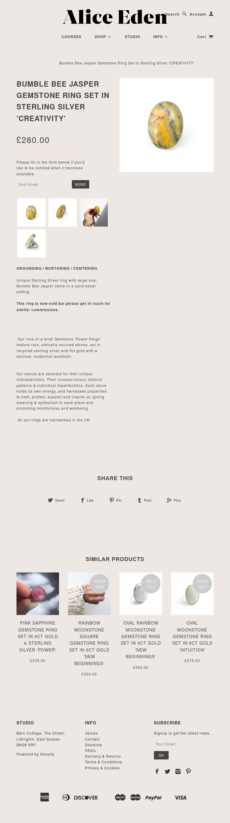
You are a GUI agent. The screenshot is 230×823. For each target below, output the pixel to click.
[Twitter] (167, 771)
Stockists (93, 744)
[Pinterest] (188, 771)
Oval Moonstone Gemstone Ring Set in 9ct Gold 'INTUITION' (192, 636)
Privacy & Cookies (102, 767)
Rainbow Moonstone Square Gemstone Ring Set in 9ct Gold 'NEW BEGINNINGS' (89, 643)
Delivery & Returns (103, 756)
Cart (202, 36)
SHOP (101, 36)
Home (22, 62)
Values (91, 732)
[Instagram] (178, 771)
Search (172, 14)
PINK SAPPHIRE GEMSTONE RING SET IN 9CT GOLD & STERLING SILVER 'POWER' (38, 636)
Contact (92, 738)
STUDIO (132, 36)
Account (198, 14)
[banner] (115, 16)
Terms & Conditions (103, 761)
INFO (158, 36)
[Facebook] (157, 771)
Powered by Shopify (35, 753)
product (43, 62)
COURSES (71, 36)
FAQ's (90, 750)
